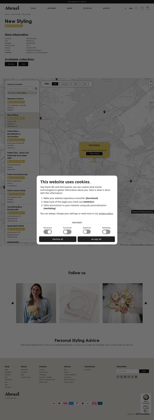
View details (77, 222)
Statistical (87, 228)
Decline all (57, 239)
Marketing (106, 228)
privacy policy (106, 213)
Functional (67, 228)
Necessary (48, 228)
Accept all (96, 239)
